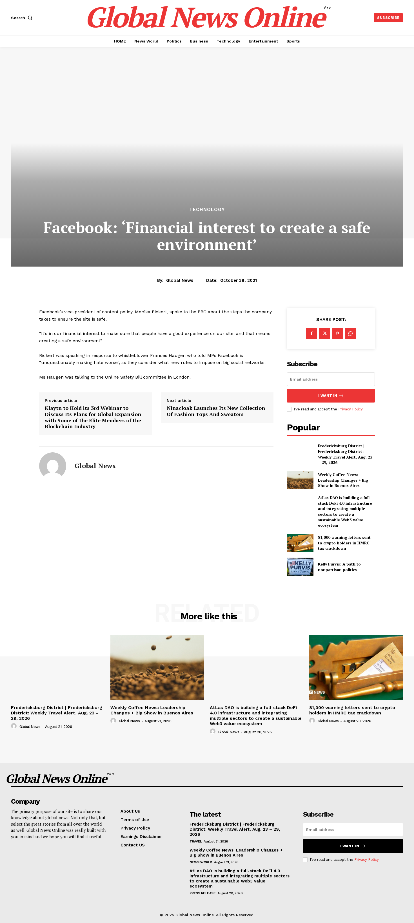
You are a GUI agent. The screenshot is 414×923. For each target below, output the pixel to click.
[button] (23, 18)
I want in (327, 396)
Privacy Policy (350, 409)
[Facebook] (311, 333)
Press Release (203, 893)
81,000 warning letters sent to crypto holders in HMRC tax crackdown (344, 543)
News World (201, 862)
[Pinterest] (337, 333)
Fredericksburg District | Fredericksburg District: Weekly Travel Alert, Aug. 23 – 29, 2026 (345, 454)
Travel (196, 841)
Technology (207, 209)
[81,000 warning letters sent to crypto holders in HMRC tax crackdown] (300, 543)
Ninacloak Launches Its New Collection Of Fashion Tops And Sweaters (216, 411)
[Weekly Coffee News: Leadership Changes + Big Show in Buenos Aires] (300, 480)
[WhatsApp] (350, 333)
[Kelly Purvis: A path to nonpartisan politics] (300, 567)
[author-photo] (14, 726)
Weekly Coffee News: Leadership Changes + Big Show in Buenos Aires (343, 480)
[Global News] (52, 465)
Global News (179, 280)
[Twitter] (324, 333)
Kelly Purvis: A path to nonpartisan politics (339, 566)
